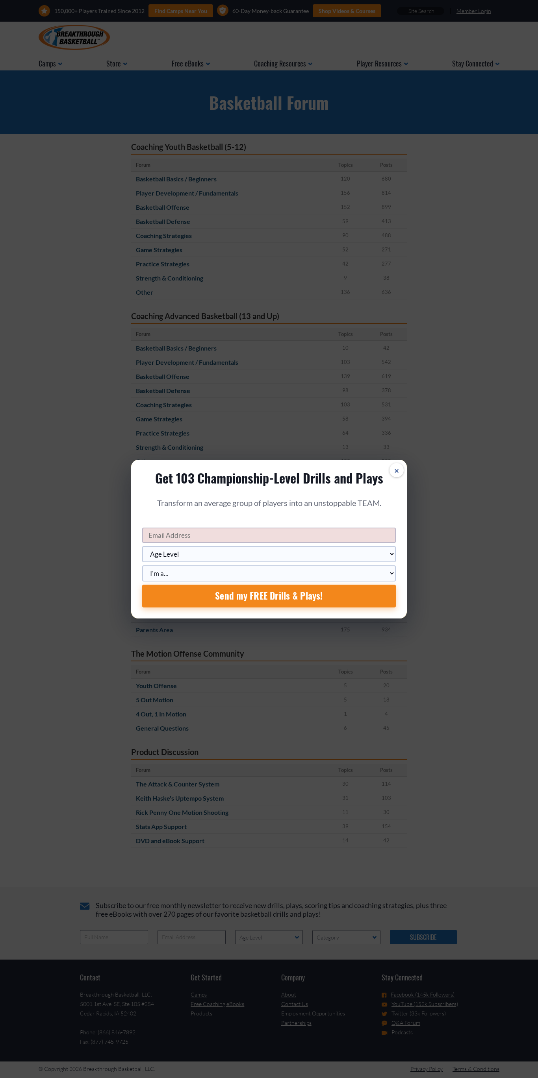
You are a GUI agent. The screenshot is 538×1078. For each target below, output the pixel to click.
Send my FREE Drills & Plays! (269, 595)
